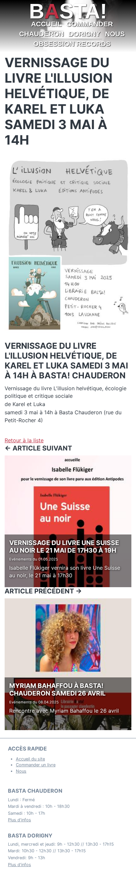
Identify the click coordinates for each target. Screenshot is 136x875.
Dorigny (84, 34)
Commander (89, 24)
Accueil (46, 24)
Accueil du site (30, 758)
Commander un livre (35, 764)
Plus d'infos (19, 819)
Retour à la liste (24, 440)
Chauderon (41, 34)
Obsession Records (72, 43)
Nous (115, 34)
